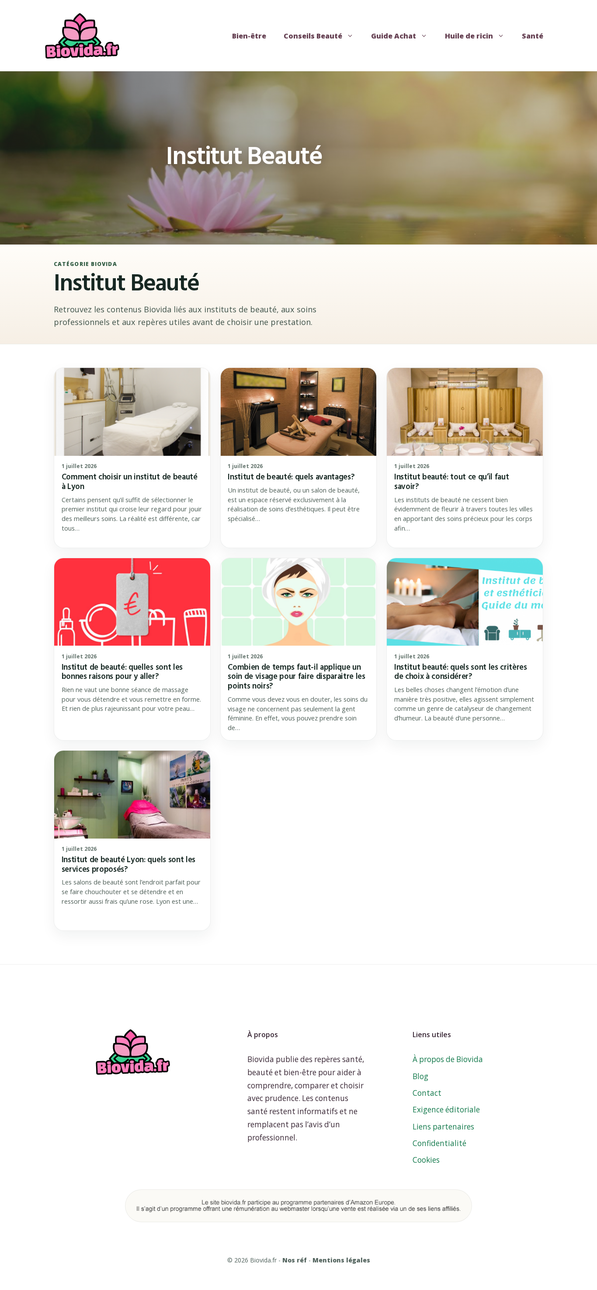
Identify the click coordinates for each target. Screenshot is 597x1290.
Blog (420, 1076)
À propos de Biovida (448, 1059)
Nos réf (294, 1260)
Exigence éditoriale (446, 1110)
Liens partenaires (443, 1127)
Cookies (426, 1160)
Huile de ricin (469, 36)
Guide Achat (393, 36)
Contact (427, 1093)
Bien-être (249, 36)
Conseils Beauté (313, 36)
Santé (532, 36)
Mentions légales (341, 1260)
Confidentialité (439, 1143)
